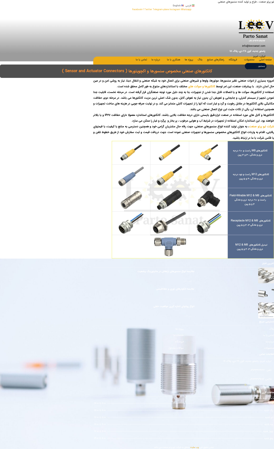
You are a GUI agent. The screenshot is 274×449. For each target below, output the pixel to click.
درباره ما (155, 60)
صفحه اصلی (265, 60)
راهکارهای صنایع (215, 60)
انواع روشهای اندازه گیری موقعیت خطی (173, 306)
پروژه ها (189, 60)
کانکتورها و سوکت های (201, 86)
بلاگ (200, 60)
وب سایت (194, 447)
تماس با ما (141, 60)
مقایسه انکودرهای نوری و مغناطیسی (175, 289)
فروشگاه (233, 60)
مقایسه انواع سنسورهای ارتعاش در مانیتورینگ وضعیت (165, 271)
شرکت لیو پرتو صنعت (261, 126)
